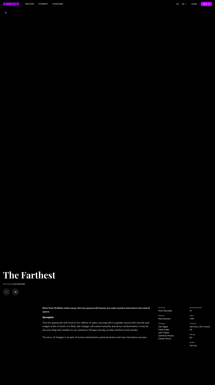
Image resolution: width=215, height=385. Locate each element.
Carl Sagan (163, 326)
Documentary (164, 318)
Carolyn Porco (164, 338)
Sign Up (206, 4)
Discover (29, 4)
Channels (43, 4)
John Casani (163, 332)
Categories (57, 4)
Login (194, 4)
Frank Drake (163, 329)
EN (183, 4)
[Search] (177, 4)
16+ (191, 337)
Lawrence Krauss (166, 335)
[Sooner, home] (11, 4)
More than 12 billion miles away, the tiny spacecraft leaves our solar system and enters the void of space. (96, 310)
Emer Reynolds (19, 284)
